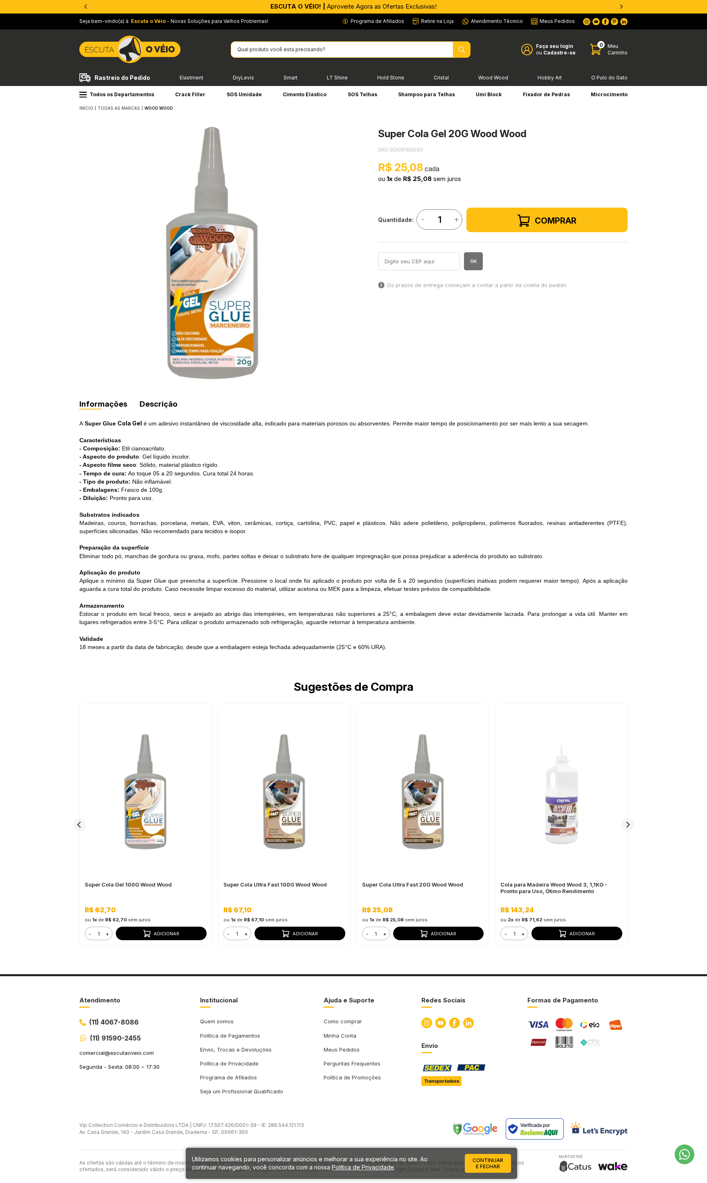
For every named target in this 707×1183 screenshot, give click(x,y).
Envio (429, 1046)
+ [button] (107, 933)
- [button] (90, 933)
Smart (290, 78)
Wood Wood (493, 78)
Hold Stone (390, 78)
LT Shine (337, 78)
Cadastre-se (559, 53)
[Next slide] (627, 824)
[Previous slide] (85, 6)
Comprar (555, 221)
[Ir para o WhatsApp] (684, 1154)
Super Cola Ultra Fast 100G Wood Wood (275, 884)
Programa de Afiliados (228, 1077)
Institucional (219, 1000)
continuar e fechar (488, 1163)
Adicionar (166, 933)
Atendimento (99, 1000)
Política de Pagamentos (230, 1035)
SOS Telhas (362, 94)
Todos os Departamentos (122, 94)
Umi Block (489, 94)
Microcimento (609, 94)
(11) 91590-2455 (115, 1038)
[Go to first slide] (621, 6)
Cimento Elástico (304, 94)
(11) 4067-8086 (114, 1022)
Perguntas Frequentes (352, 1063)
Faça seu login (554, 46)
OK (473, 261)
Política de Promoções (352, 1077)
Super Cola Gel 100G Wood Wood (128, 884)
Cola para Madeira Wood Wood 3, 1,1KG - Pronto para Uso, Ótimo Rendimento (553, 887)
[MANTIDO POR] (575, 1166)
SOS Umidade (244, 94)
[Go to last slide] (79, 824)
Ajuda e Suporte (349, 1000)
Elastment (191, 78)
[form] (99, 933)
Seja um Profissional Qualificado (241, 1091)
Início (86, 108)
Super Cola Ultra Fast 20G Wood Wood (412, 884)
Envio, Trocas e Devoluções (236, 1049)
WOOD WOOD (158, 108)
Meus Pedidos (342, 1049)
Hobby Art (550, 78)
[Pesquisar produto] (462, 49)
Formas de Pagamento (562, 1000)
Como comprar (343, 1021)
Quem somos (217, 1021)
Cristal (441, 78)
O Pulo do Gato (609, 78)
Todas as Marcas (119, 108)
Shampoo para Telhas (426, 94)
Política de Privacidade (229, 1063)
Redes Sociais (443, 1000)
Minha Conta (340, 1035)
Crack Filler (190, 94)
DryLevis (243, 78)
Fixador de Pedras (546, 94)
